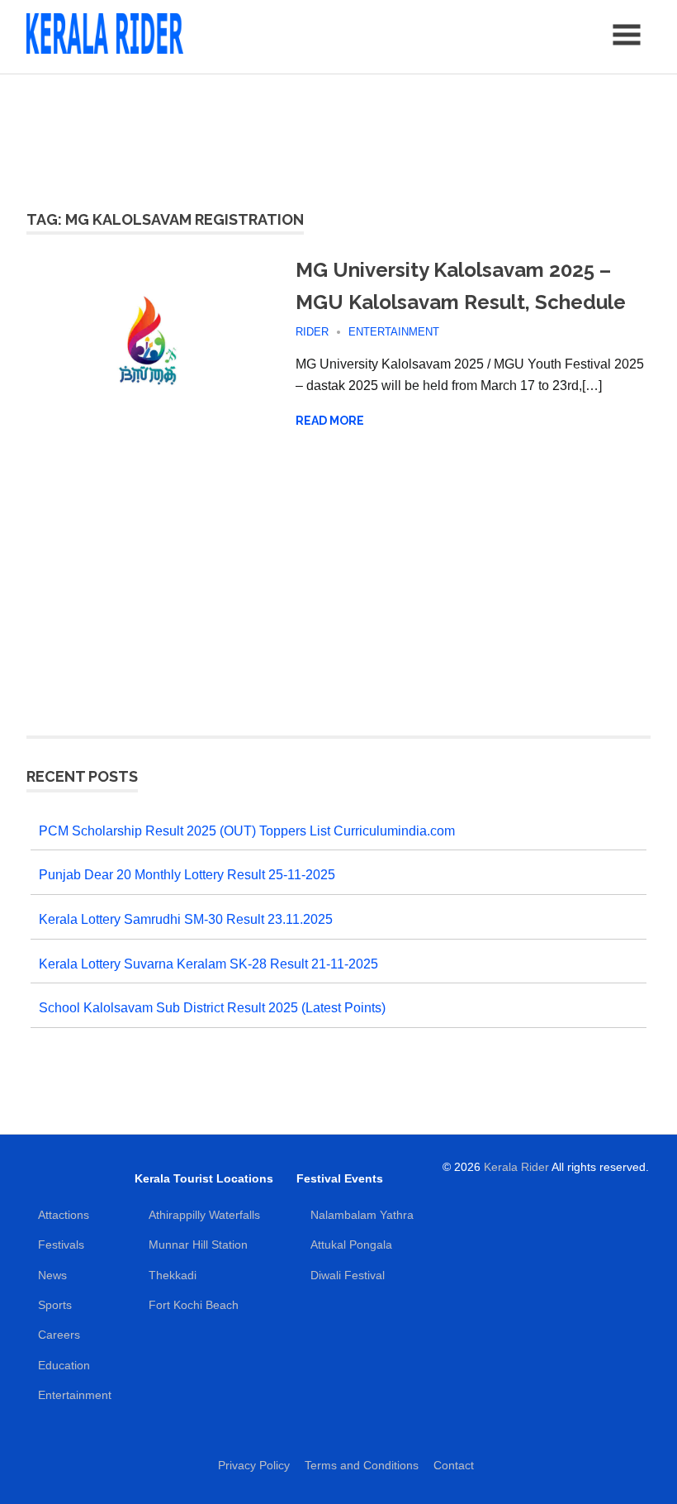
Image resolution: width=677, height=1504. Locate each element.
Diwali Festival (347, 1275)
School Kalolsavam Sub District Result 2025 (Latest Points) (212, 1008)
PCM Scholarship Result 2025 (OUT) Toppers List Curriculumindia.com (247, 831)
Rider (312, 332)
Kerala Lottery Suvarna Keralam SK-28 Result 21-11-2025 (208, 964)
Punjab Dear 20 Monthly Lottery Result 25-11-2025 (187, 875)
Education (64, 1365)
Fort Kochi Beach (194, 1304)
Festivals (61, 1244)
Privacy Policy (254, 1465)
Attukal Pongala (351, 1244)
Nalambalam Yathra (362, 1214)
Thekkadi (172, 1275)
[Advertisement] (338, 132)
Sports (55, 1304)
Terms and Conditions (362, 1465)
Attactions (63, 1214)
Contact (453, 1465)
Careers (59, 1334)
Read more (330, 420)
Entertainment (393, 332)
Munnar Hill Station (198, 1244)
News (52, 1275)
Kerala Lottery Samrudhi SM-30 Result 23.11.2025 (186, 919)
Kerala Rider (516, 1166)
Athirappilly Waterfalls (204, 1214)
